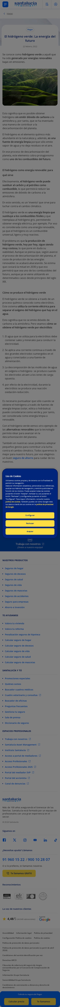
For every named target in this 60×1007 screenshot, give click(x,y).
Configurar (30, 515)
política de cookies (13, 501)
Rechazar (30, 523)
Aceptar (30, 531)
